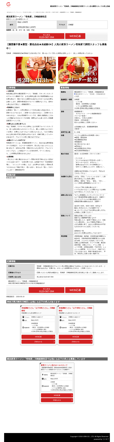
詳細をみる (38, 342)
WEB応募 (75, 36)
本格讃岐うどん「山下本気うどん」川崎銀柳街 (38, 309)
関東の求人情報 (40, 12)
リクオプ (106, 439)
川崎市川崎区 (55, 12)
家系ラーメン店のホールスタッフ (54, 365)
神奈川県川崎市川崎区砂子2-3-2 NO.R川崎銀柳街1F (26, 283)
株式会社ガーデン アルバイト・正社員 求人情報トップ (20, 12)
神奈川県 (48, 12)
